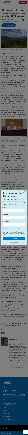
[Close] (25, 191)
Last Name (6, 221)
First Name (6, 214)
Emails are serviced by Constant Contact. (14, 234)
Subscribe (14, 238)
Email (4, 207)
